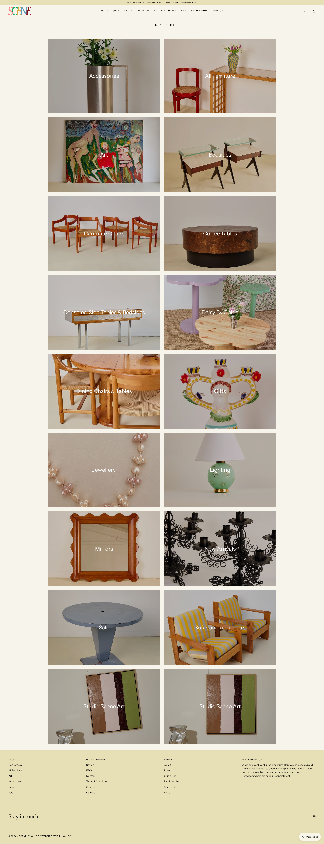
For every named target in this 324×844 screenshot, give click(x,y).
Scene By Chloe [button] (252, 759)
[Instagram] (314, 816)
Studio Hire (170, 775)
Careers (90, 792)
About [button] (168, 759)
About (167, 764)
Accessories (15, 781)
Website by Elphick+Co (56, 836)
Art (10, 775)
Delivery (90, 775)
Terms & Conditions (97, 781)
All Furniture (15, 770)
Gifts (11, 787)
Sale (10, 792)
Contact (90, 787)
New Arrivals (15, 764)
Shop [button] (11, 759)
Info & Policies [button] (96, 759)
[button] (116, 11)
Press (167, 770)
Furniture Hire (171, 781)
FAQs (89, 770)
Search (90, 764)
